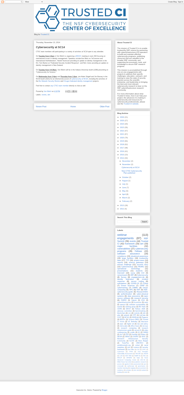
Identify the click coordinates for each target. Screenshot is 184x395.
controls (137, 313)
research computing (128, 328)
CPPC (144, 349)
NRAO (127, 337)
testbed (143, 370)
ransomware (122, 275)
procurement (142, 368)
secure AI (137, 330)
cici (129, 313)
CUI (142, 273)
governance (141, 366)
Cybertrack (120, 351)
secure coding (137, 281)
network (126, 315)
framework (130, 243)
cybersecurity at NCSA (79, 79)
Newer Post (41, 107)
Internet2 (120, 273)
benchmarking (140, 311)
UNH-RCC (139, 343)
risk (128, 347)
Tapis (138, 357)
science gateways (136, 262)
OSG (143, 300)
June (124, 187)
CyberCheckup (127, 267)
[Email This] (66, 91)
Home (73, 107)
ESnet (145, 283)
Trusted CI (45, 34)
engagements (125, 238)
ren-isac (145, 326)
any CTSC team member (60, 86)
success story (142, 265)
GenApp (134, 334)
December (126, 161)
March (125, 198)
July (124, 184)
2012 (122, 209)
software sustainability (137, 305)
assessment (137, 364)
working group (130, 307)
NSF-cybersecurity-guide (132, 291)
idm (49, 95)
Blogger (104, 390)
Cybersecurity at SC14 (130, 167)
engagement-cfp (137, 277)
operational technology (128, 269)
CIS (138, 349)
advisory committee (124, 311)
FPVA (131, 351)
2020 (122, 138)
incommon (137, 302)
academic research (140, 362)
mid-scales (124, 326)
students (139, 271)
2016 (122, 151)
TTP (127, 260)
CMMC (135, 288)
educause (144, 321)
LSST (119, 317)
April (124, 194)
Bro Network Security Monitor (49, 81)
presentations (122, 271)
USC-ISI (142, 360)
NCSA (126, 317)
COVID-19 (135, 283)
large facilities (128, 258)
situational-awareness (139, 256)
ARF (132, 275)
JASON (145, 353)
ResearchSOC (142, 292)
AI (139, 332)
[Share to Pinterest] (76, 91)
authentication (126, 294)
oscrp (133, 273)
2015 (122, 155)
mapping (132, 368)
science (136, 347)
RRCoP (119, 357)
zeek (125, 372)
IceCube (142, 315)
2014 (122, 158)
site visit (136, 370)
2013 (122, 205)
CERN (119, 309)
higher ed (130, 324)
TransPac (125, 343)
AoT (121, 334)
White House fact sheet (124, 362)
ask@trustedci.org (124, 345)
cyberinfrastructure (124, 302)
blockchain (121, 313)
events (44, 95)
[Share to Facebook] (73, 91)
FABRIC (124, 300)
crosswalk (120, 366)
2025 (122, 121)
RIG (144, 355)
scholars (128, 370)
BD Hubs (142, 307)
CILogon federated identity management (78, 81)
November (126, 164)
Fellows (138, 251)
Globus (143, 334)
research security (141, 298)
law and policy (142, 324)
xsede (132, 332)
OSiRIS (135, 337)
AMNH (145, 332)
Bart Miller (131, 349)
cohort (137, 345)
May (124, 191)
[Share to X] (71, 91)
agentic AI (128, 364)
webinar (122, 234)
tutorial (119, 307)
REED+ (122, 319)
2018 (122, 144)
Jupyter (134, 300)
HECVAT (138, 353)
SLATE (131, 341)
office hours (135, 326)
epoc (121, 324)
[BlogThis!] (69, 91)
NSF (138, 290)
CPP (134, 315)
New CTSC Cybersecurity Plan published (132, 172)
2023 (122, 127)
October (125, 177)
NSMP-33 (137, 355)
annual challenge (124, 265)
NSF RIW (128, 355)
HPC (131, 290)
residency (120, 370)
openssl (123, 305)
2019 (122, 141)
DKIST (128, 309)
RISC (144, 337)
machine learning (122, 368)
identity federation (125, 279)
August (125, 181)
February (126, 201)
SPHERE (129, 357)
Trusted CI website (131, 104)
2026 (122, 117)
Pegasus (145, 317)
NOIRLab (135, 317)
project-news (139, 260)
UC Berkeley (132, 321)
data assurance (134, 296)
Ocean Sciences (128, 285)
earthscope (130, 366)
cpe (145, 364)
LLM (121, 355)
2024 (122, 124)
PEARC (141, 267)
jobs (118, 315)
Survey (123, 277)
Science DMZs (134, 319)
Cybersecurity (142, 275)
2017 (122, 148)
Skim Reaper (143, 341)
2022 (122, 131)
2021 (122, 134)
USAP (142, 285)
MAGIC (78, 56)
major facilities (127, 246)
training (119, 372)
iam (141, 243)
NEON (119, 337)
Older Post (104, 107)
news (146, 302)
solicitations (121, 283)
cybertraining (122, 288)
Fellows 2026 (140, 309)
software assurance (128, 253)
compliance (121, 256)
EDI (127, 334)
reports (120, 262)
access (119, 364)
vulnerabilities (123, 249)
